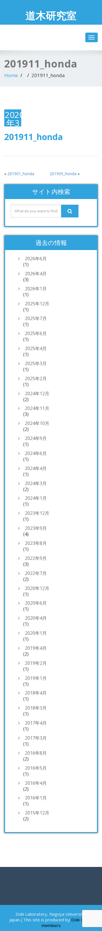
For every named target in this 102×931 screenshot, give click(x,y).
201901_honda (20, 173)
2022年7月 (36, 573)
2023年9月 (36, 528)
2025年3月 (36, 363)
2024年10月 (37, 423)
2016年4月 (36, 783)
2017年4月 (36, 723)
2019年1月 (36, 678)
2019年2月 (36, 663)
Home (11, 75)
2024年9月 (36, 438)
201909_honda (63, 173)
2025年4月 (36, 348)
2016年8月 (36, 753)
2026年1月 (36, 288)
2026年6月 (36, 258)
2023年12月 (37, 513)
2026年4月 (36, 273)
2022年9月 (36, 558)
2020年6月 (36, 603)
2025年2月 (36, 378)
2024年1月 (36, 498)
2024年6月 (36, 453)
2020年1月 (36, 633)
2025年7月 (36, 318)
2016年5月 (36, 768)
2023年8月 (36, 543)
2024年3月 (36, 483)
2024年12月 (37, 393)
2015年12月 (37, 813)
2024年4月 (36, 468)
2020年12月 (37, 588)
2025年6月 (36, 333)
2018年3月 (36, 708)
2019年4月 (36, 648)
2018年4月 (36, 693)
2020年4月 (36, 618)
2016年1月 (36, 798)
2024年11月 (37, 408)
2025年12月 (37, 303)
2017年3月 (36, 738)
